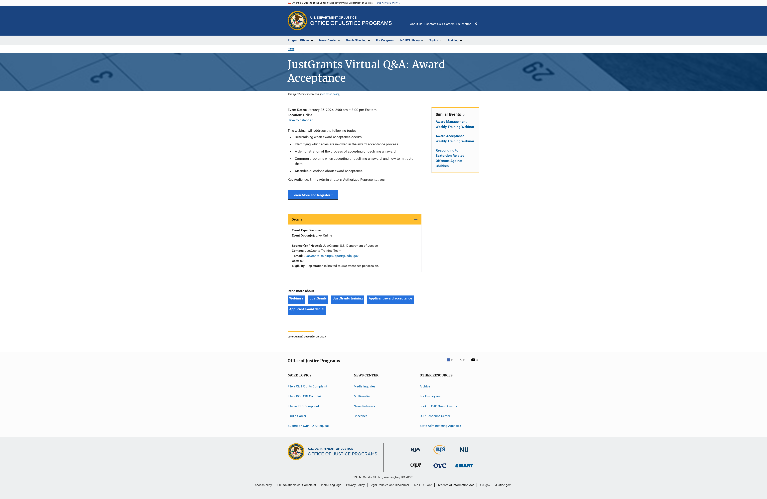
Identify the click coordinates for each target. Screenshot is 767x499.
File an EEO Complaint (303, 406)
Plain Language (331, 485)
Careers (449, 24)
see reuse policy (330, 94)
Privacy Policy (355, 485)
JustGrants (318, 298)
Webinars (296, 298)
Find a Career (297, 416)
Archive (425, 386)
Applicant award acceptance (390, 298)
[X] (463, 362)
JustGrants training (348, 298)
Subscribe (464, 24)
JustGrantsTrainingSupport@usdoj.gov (331, 256)
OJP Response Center (435, 416)
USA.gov (484, 485)
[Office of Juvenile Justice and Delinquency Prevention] (415, 469)
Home (291, 48)
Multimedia (362, 396)
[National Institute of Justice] (464, 453)
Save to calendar (300, 120)
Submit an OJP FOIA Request (308, 426)
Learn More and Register (311, 195)
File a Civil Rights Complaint (307, 386)
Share (479, 26)
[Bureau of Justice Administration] (415, 453)
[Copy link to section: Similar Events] (463, 114)
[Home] (351, 20)
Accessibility (263, 485)
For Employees (430, 396)
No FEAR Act (423, 485)
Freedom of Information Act (455, 485)
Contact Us (433, 24)
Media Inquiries (364, 386)
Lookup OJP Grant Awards (438, 406)
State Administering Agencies (440, 426)
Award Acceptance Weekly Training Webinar (455, 138)
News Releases (364, 406)
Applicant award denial (306, 309)
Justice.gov (503, 485)
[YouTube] (475, 362)
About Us (416, 24)
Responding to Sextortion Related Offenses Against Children (450, 158)
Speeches (360, 416)
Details (297, 219)
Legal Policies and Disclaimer (389, 485)
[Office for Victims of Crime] (439, 468)
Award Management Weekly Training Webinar (455, 124)
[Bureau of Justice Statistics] (439, 455)
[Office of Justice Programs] (297, 20)
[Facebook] (451, 362)
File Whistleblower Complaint (296, 485)
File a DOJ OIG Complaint (306, 396)
